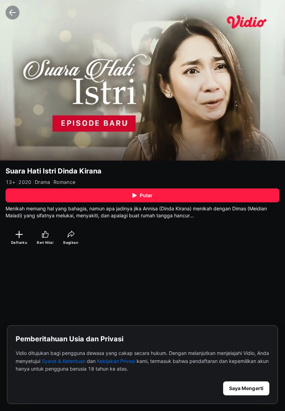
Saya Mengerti (246, 388)
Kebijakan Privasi (116, 361)
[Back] (12, 13)
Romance (65, 182)
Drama (42, 182)
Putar (146, 195)
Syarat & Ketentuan (64, 361)
